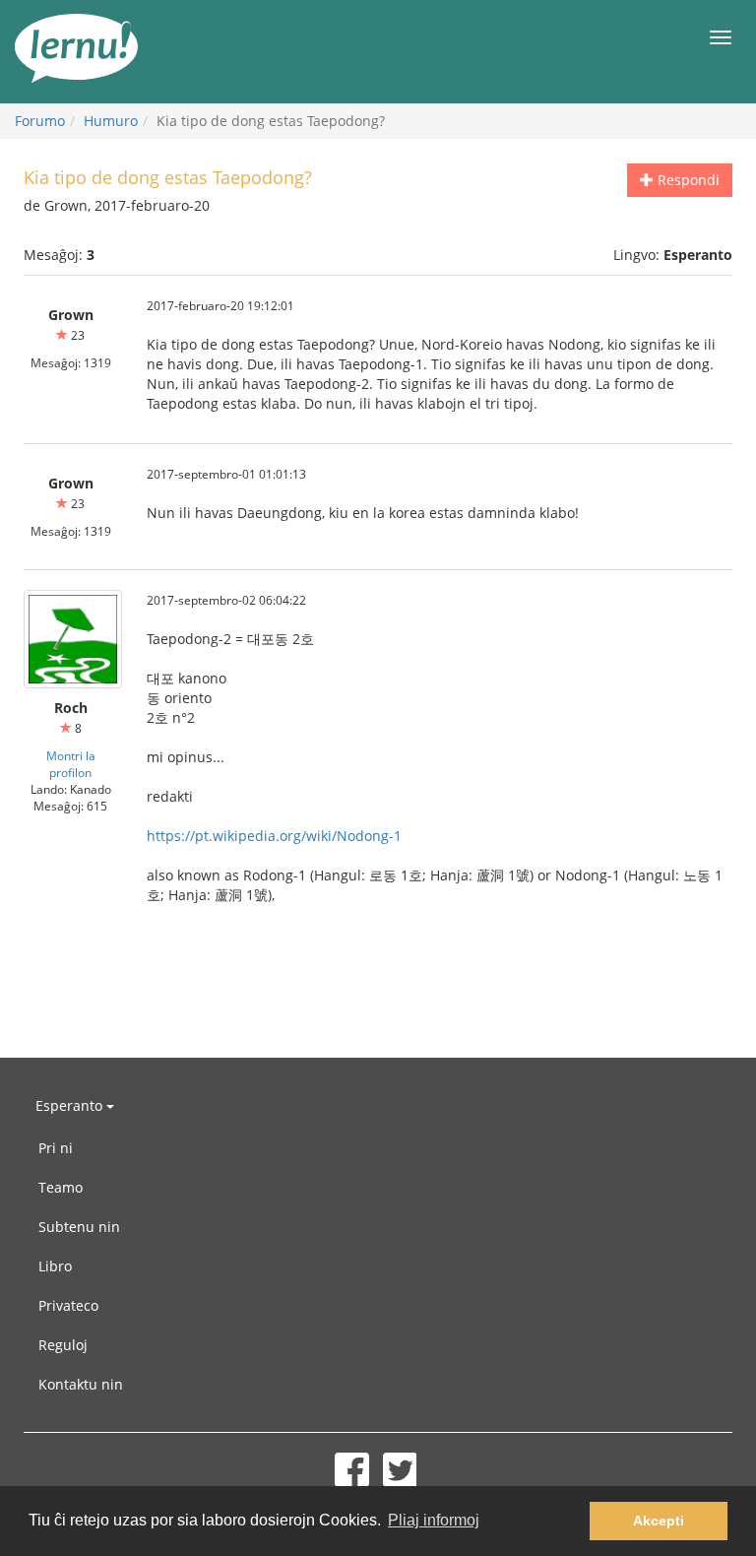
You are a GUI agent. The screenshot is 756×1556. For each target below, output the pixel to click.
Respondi (687, 179)
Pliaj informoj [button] (433, 1520)
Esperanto (70, 1105)
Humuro (111, 120)
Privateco (68, 1305)
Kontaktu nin (80, 1384)
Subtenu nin (79, 1226)
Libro (55, 1266)
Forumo (40, 120)
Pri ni (55, 1147)
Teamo (60, 1187)
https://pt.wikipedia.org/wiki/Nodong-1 (274, 835)
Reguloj (63, 1344)
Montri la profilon (70, 763)
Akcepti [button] (658, 1520)
